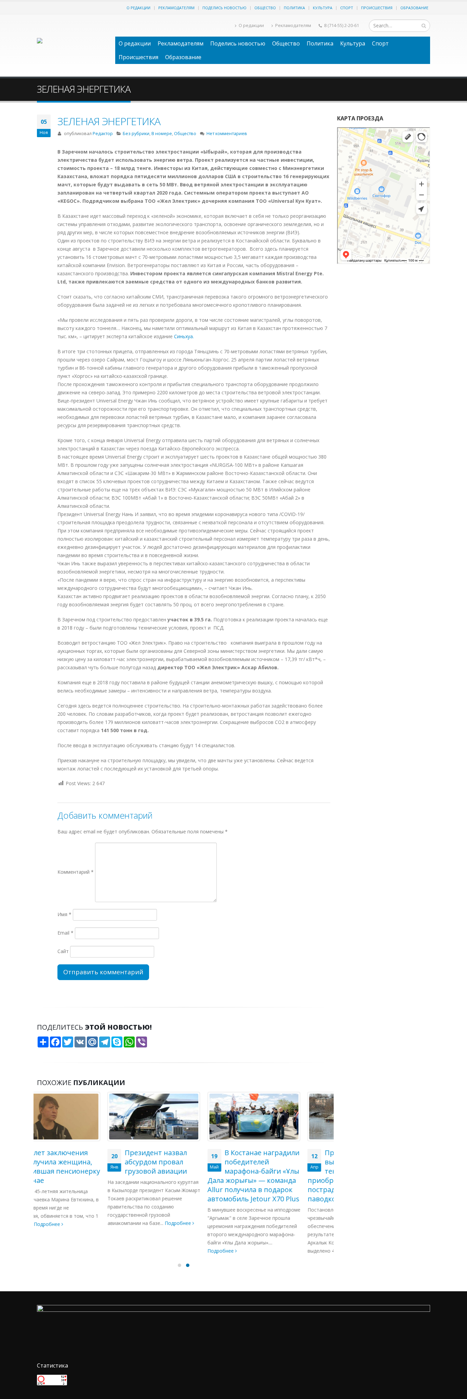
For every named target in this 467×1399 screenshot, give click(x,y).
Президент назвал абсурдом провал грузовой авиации (85, 1162)
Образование (414, 7)
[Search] (423, 25)
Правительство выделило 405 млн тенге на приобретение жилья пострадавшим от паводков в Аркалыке (276, 1175)
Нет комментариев (226, 133)
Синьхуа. (184, 336)
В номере (161, 133)
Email (65, 932)
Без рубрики (136, 133)
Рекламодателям (176, 7)
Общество (265, 7)
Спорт (346, 7)
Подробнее (108, 1223)
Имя (64, 914)
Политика (294, 7)
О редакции (138, 7)
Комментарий (75, 872)
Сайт (63, 951)
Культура (322, 7)
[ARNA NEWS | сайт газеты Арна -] (72, 45)
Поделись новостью (224, 7)
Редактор (103, 133)
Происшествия (376, 7)
